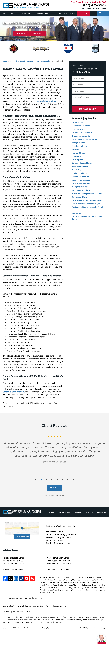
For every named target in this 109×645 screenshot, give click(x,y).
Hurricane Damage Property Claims (87, 193)
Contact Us (83, 13)
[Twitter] (10, 578)
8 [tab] (73, 479)
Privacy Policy (64, 512)
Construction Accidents (82, 163)
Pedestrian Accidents (81, 166)
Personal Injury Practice (43, 13)
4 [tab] (51, 479)
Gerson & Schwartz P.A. (14, 391)
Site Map (89, 512)
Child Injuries (77, 159)
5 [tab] (57, 479)
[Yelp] (32, 578)
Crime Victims (77, 156)
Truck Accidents (78, 129)
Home (4, 13)
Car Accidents (77, 122)
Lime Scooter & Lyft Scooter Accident (87, 200)
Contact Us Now (87, 109)
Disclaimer (77, 512)
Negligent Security (79, 153)
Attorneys (26, 13)
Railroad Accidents (80, 197)
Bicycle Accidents (79, 170)
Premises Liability (79, 146)
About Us (14, 13)
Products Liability (79, 173)
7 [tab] (67, 479)
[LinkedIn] (16, 578)
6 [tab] (62, 479)
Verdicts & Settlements (66, 13)
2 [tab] (41, 479)
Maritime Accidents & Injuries (84, 139)
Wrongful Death (78, 143)
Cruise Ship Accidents (81, 136)
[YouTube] (26, 578)
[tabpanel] (54, 449)
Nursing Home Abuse (81, 180)
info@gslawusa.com (61, 543)
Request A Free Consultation (29, 33)
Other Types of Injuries (81, 190)
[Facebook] (5, 578)
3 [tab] (46, 479)
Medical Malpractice (80, 176)
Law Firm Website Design (93, 628)
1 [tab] (36, 479)
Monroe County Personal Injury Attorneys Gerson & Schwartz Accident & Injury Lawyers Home (26, 5)
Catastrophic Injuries (81, 183)
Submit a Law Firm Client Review (54, 495)
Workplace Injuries (80, 187)
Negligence (76, 213)
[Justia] (21, 578)
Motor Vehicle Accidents (82, 132)
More (104, 13)
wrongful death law (46, 101)
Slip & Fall (76, 149)
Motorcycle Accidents (81, 126)
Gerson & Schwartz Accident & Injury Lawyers (35, 628)
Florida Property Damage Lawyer (86, 204)
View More (54, 488)
